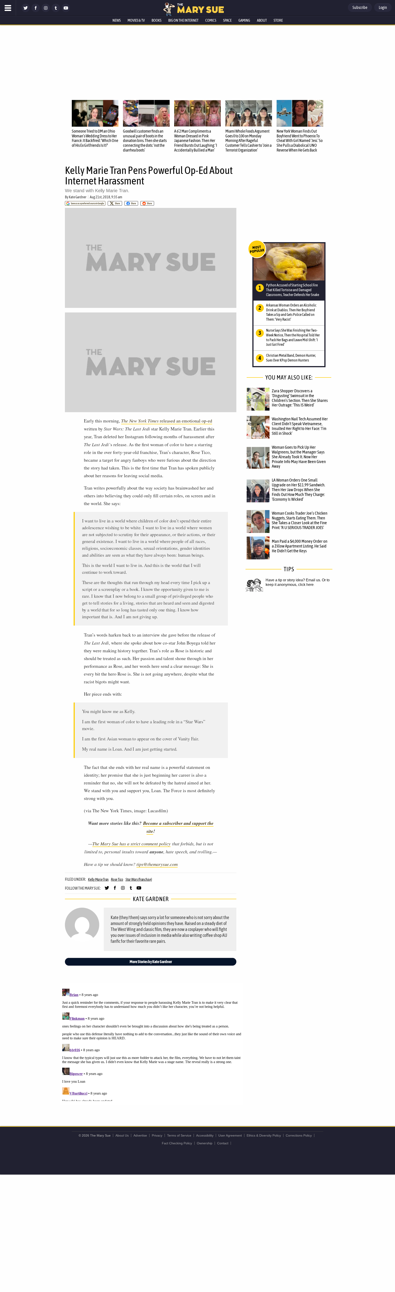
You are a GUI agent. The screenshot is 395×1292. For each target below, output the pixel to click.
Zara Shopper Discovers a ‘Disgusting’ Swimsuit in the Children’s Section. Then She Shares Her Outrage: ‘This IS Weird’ (300, 398)
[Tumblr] (56, 11)
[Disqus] (151, 1044)
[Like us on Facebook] (36, 11)
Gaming (244, 20)
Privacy (157, 1135)
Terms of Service (179, 1135)
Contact (222, 1143)
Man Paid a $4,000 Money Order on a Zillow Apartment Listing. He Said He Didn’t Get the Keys (299, 546)
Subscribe (359, 7)
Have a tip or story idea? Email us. (293, 580)
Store (278, 20)
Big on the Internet (183, 20)
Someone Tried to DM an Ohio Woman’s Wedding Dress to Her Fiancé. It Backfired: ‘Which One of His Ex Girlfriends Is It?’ (95, 138)
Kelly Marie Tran (98, 879)
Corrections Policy (299, 1135)
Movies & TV (136, 20)
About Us (122, 1135)
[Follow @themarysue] (25, 11)
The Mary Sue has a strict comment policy (131, 843)
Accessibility (205, 1135)
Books (156, 20)
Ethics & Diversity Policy (264, 1135)
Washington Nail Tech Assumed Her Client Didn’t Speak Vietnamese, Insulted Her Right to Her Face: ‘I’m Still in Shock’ (300, 426)
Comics (210, 20)
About (262, 20)
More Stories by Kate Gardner (151, 961)
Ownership (204, 1143)
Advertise (140, 1135)
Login (383, 7)
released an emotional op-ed (166, 421)
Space (227, 20)
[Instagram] (46, 11)
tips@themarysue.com (157, 864)
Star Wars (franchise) (138, 879)
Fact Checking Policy (177, 1143)
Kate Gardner (77, 197)
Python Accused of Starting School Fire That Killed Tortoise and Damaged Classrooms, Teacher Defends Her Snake (292, 290)
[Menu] (8, 8)
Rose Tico (117, 879)
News (116, 20)
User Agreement (230, 1135)
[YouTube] (66, 11)
